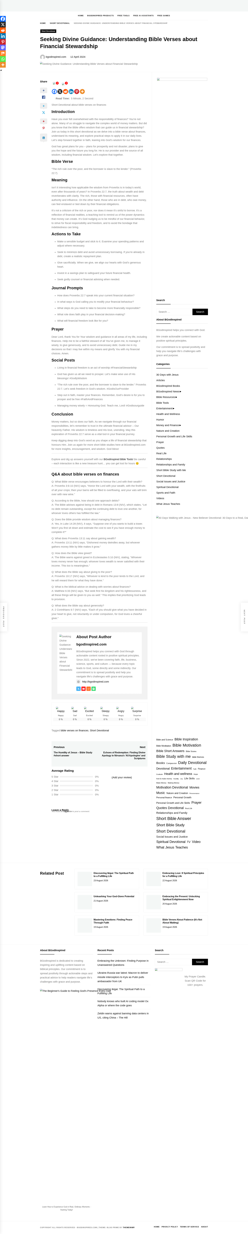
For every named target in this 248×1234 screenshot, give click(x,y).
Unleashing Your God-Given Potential (114, 896)
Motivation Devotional (172, 787)
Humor (160, 419)
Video (196, 842)
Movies (194, 787)
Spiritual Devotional (167, 487)
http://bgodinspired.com (95, 681)
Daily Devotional (192, 763)
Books (160, 763)
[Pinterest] (76, 91)
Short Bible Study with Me (171, 470)
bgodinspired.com (56, 56)
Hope (196, 774)
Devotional (163, 768)
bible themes (198, 757)
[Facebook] (54, 91)
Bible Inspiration (186, 739)
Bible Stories (191, 751)
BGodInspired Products (100, 16)
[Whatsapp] (3, 59)
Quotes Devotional (170, 808)
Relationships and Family (170, 464)
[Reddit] (65, 91)
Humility (176, 779)
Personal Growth (182, 797)
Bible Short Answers (170, 751)
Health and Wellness (168, 414)
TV (188, 841)
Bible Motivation (187, 745)
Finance (201, 769)
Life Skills (189, 778)
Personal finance (164, 797)
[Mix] (3, 53)
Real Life (161, 453)
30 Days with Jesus (167, 374)
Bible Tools (162, 402)
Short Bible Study (170, 825)
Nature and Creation (168, 430)
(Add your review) (122, 777)
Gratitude (159, 774)
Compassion (171, 763)
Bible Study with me (173, 756)
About (204, 1227)
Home (81, 16)
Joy (181, 779)
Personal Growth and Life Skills (174, 436)
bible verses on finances (74, 730)
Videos (160, 498)
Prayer (160, 442)
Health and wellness (178, 774)
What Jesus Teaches (168, 504)
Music (160, 793)
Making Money (173, 783)
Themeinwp (128, 1228)
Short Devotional (48, 31)
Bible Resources (165, 397)
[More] (82, 91)
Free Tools (123, 16)
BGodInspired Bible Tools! (118, 459)
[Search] (197, 15)
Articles (160, 380)
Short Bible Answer (173, 818)
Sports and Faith (165, 492)
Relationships (164, 459)
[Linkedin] (71, 91)
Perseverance (194, 793)
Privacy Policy (170, 1227)
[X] (59, 91)
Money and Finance (167, 425)
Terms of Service (189, 1227)
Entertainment (164, 408)
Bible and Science (164, 739)
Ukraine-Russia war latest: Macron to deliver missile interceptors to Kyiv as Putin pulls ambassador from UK (122, 977)
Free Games (163, 16)
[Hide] (1, 70)
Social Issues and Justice (170, 481)
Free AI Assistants (143, 16)
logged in (67, 811)
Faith (194, 769)
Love (198, 779)
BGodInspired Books (168, 385)
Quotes (160, 447)
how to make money (164, 779)
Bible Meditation (163, 746)
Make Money (161, 783)
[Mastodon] (3, 47)
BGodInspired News (167, 391)
